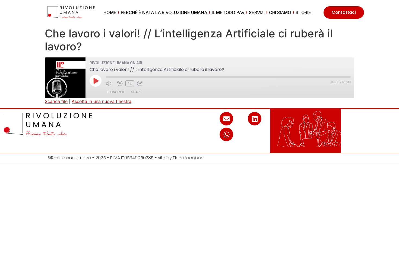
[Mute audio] (110, 83)
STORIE (303, 12)
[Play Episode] (96, 81)
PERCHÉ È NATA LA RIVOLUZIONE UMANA (164, 12)
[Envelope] (226, 118)
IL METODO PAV (228, 12)
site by (165, 158)
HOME (109, 12)
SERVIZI (257, 12)
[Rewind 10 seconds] (120, 83)
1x (130, 83)
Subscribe (115, 92)
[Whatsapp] (226, 134)
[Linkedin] (254, 118)
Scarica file (56, 101)
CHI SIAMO (280, 12)
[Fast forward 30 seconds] (141, 83)
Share (136, 92)
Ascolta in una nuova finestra (101, 101)
